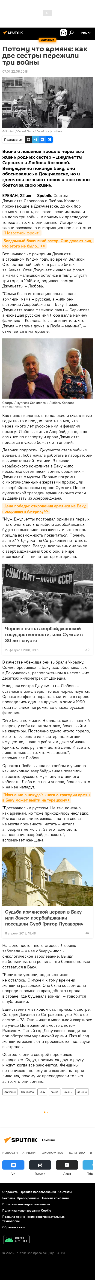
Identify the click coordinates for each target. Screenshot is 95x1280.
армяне (82, 1092)
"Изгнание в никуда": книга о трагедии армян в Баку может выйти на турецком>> (46, 797)
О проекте (10, 1192)
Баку (42, 1092)
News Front (22, 406)
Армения (10, 1092)
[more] (87, 649)
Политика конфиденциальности (26, 1204)
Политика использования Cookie (26, 1210)
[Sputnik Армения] (13, 34)
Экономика (52, 1153)
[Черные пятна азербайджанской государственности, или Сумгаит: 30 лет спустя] (47, 593)
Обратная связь (13, 1227)
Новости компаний (55, 1198)
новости (10, 1153)
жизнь (68, 1092)
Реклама (8, 1198)
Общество (27, 1092)
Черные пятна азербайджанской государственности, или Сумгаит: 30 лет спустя (44, 634)
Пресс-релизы (28, 1198)
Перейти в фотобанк (49, 131)
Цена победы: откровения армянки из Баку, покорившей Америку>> (45, 508)
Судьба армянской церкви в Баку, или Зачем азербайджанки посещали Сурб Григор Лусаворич (44, 918)
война (54, 1092)
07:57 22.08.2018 (15, 71)
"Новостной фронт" (21, 233)
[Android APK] (16, 1240)
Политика (76, 1153)
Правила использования (38, 1192)
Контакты (65, 1192)
